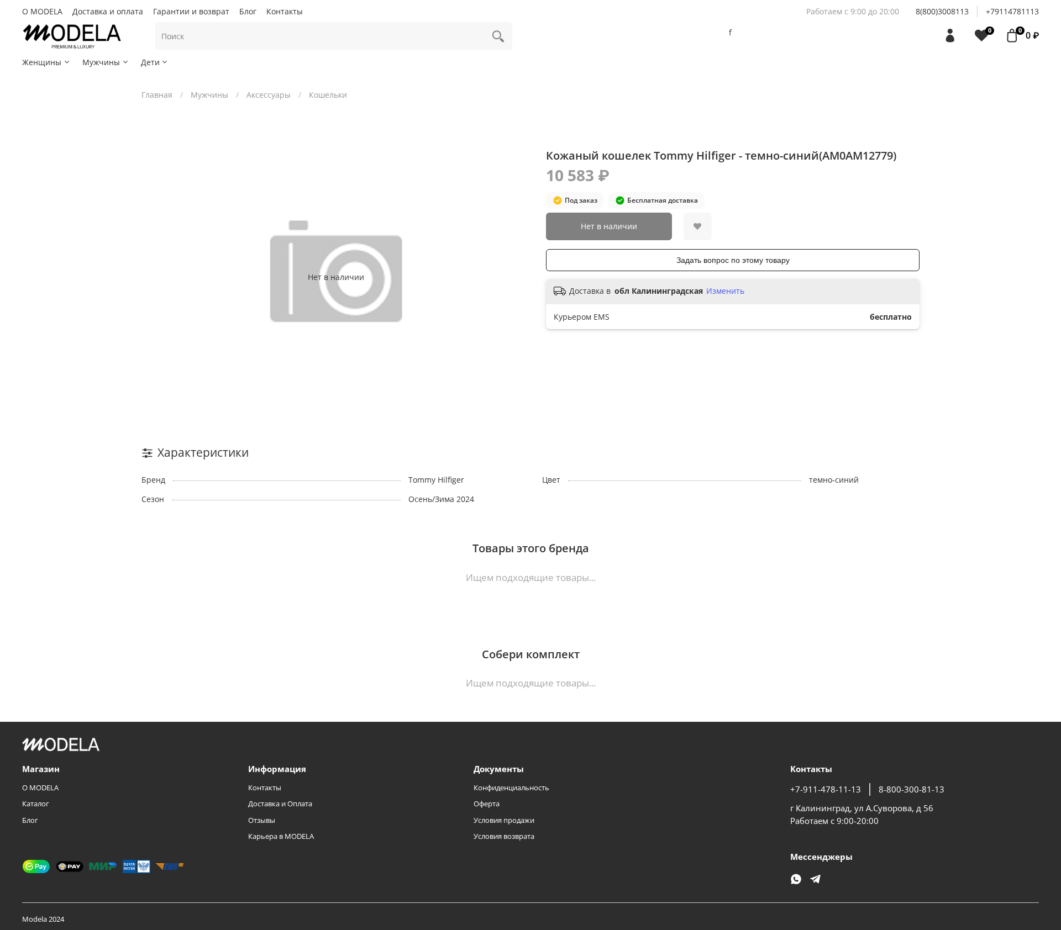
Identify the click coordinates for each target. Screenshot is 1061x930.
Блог (247, 11)
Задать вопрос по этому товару (733, 260)
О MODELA (42, 11)
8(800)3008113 (942, 11)
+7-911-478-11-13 (825, 789)
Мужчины (101, 62)
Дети (150, 62)
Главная (156, 94)
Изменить (725, 291)
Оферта (487, 804)
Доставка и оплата (107, 11)
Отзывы (261, 820)
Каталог (35, 804)
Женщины (41, 62)
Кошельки (328, 94)
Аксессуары (268, 94)
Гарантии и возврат (191, 11)
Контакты (284, 11)
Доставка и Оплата (280, 804)
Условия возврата (504, 836)
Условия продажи (504, 820)
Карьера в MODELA (281, 836)
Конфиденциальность (511, 787)
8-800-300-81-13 (911, 789)
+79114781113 (1012, 11)
